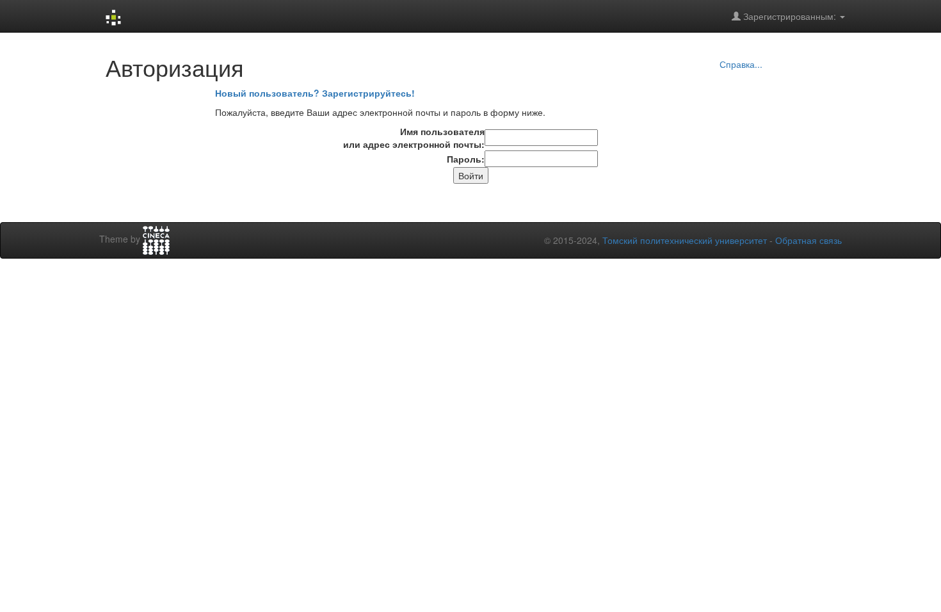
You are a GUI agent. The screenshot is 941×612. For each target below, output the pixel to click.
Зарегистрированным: (790, 16)
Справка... (741, 64)
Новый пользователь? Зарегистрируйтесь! (315, 92)
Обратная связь (808, 240)
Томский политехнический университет (684, 240)
